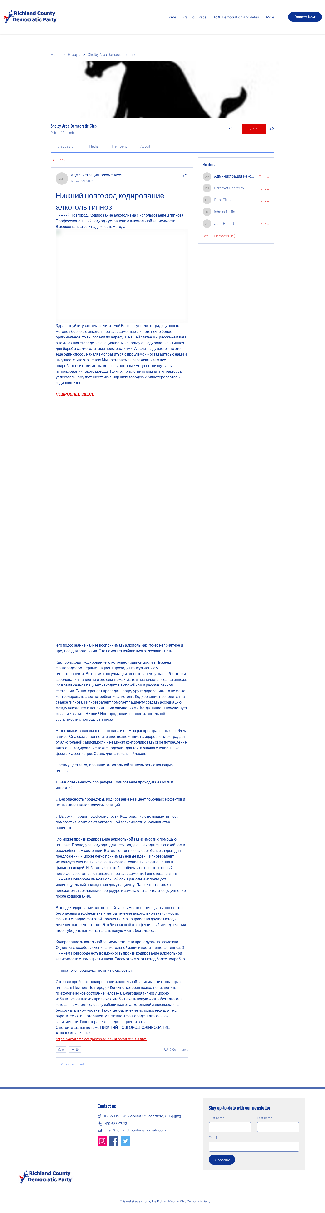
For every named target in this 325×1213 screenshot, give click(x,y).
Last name (264, 1118)
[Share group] (271, 128)
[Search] (231, 129)
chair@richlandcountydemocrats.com (135, 1130)
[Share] (185, 175)
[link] (66, 146)
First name (216, 1118)
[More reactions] (75, 1049)
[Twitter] (125, 1141)
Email (213, 1138)
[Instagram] (102, 1141)
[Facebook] (113, 1141)
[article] (122, 622)
